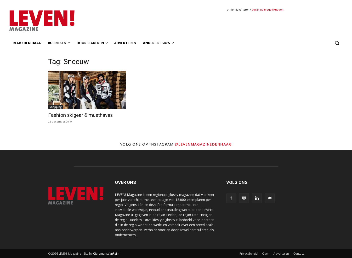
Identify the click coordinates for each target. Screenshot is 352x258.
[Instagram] (244, 198)
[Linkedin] (257, 198)
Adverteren (281, 254)
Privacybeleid (248, 254)
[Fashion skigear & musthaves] (87, 90)
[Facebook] (231, 198)
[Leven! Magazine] (59, 21)
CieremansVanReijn (106, 254)
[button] (337, 43)
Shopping (56, 107)
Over (265, 254)
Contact (298, 254)
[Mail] (270, 198)
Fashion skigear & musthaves (80, 115)
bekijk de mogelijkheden (268, 9)
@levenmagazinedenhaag (203, 144)
